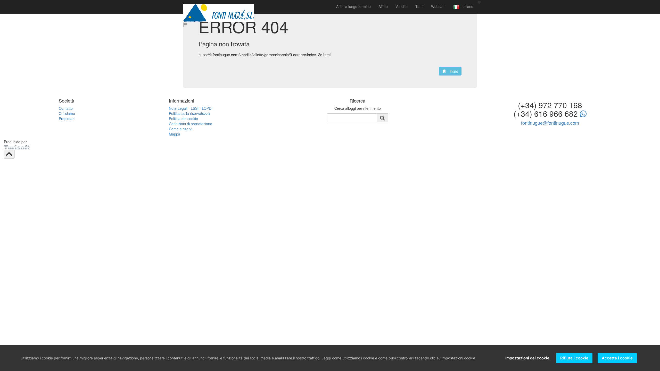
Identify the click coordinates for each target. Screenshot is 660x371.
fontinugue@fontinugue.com (550, 122)
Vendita (401, 6)
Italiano (466, 6)
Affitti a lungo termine (353, 6)
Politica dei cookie (183, 118)
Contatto (66, 108)
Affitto (383, 6)
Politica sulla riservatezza (189, 113)
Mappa (174, 134)
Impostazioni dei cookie (527, 358)
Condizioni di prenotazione (190, 123)
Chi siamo (67, 113)
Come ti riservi (180, 128)
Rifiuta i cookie (574, 358)
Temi (419, 6)
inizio (452, 71)
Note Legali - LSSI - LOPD (190, 108)
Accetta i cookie (617, 358)
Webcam (438, 6)
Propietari (67, 118)
